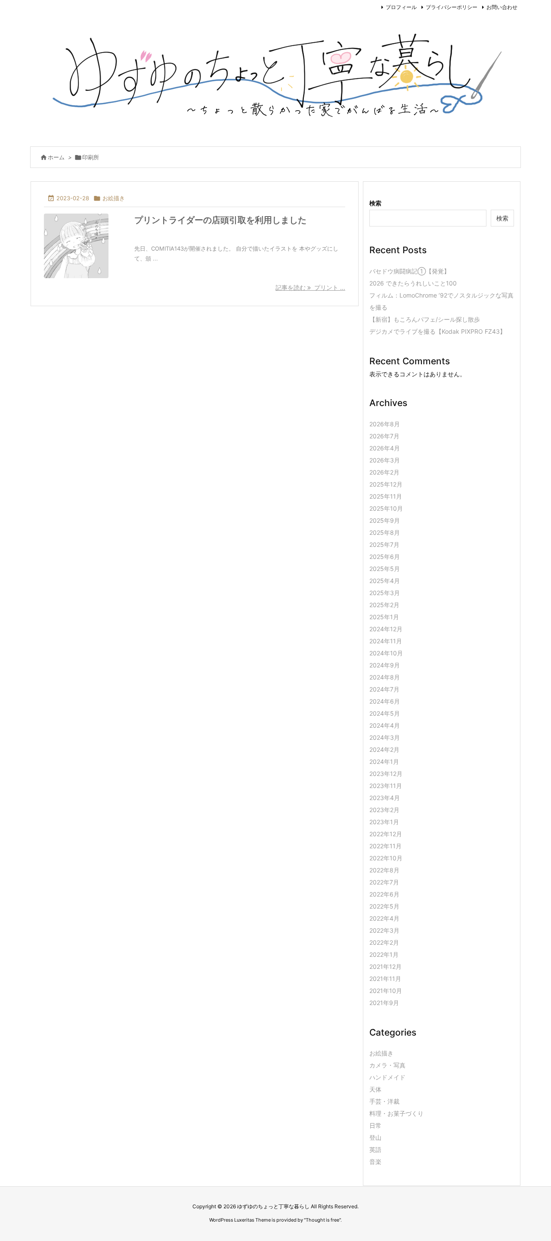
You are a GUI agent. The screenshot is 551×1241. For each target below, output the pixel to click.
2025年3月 (384, 592)
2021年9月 (384, 1002)
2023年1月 (384, 821)
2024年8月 (384, 677)
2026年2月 (384, 472)
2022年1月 (384, 954)
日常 (375, 1125)
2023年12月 (385, 773)
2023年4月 (384, 797)
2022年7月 (384, 882)
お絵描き (113, 198)
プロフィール (401, 7)
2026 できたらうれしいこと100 (413, 283)
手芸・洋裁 (384, 1101)
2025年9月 (384, 520)
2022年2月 (384, 942)
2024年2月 (384, 749)
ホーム (56, 157)
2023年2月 (384, 809)
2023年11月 (385, 785)
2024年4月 (384, 725)
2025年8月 (384, 532)
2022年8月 (384, 870)
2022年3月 (384, 930)
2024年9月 (384, 665)
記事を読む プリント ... (310, 287)
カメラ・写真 (387, 1065)
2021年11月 (385, 978)
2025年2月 (384, 604)
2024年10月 (386, 653)
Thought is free (322, 1220)
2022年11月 (385, 846)
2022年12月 (385, 834)
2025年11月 (385, 496)
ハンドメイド (387, 1077)
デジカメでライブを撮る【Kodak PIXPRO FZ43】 (437, 331)
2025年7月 (384, 544)
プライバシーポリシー (451, 7)
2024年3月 (384, 737)
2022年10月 (385, 858)
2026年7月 (384, 436)
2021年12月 (385, 966)
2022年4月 (384, 918)
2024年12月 (385, 629)
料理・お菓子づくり (396, 1113)
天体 (375, 1089)
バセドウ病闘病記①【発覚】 (409, 271)
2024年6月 (384, 701)
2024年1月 (384, 761)
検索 (375, 203)
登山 (375, 1137)
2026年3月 (384, 460)
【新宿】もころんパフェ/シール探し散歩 (424, 319)
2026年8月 (384, 424)
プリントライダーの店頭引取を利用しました (220, 220)
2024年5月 (384, 713)
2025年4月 (384, 580)
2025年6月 (384, 556)
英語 (375, 1149)
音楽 (375, 1161)
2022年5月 (384, 906)
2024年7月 (384, 689)
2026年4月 (384, 448)
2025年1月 (384, 616)
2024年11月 (385, 641)
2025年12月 (385, 484)
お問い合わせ (501, 7)
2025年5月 (384, 568)
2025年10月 (386, 508)
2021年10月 (385, 990)
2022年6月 (384, 894)
